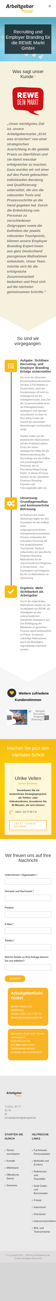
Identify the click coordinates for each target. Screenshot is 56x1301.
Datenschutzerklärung (42, 1221)
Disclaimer (40, 1214)
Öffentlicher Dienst (13, 1176)
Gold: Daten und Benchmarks (41, 1190)
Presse (38, 1200)
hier (18, 1044)
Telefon (9, 940)
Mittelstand (13, 1168)
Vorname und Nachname (19, 891)
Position (9, 907)
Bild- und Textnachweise (42, 1230)
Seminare (12, 1185)
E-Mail (9, 924)
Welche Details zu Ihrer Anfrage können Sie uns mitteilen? (26, 959)
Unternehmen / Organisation (21, 875)
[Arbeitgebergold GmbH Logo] (20, 4)
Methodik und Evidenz (41, 1163)
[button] (9, 717)
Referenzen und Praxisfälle (40, 1175)
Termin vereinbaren (13, 1152)
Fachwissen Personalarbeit (42, 1152)
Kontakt (11, 1161)
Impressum (40, 1207)
